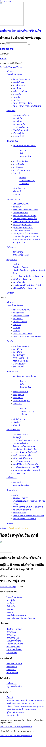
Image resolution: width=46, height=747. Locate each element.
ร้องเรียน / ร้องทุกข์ (21, 267)
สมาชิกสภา (18, 88)
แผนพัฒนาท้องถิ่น (20, 213)
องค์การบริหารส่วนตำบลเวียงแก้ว (20, 30)
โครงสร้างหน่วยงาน (14, 74)
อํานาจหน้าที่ (18, 136)
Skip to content (5, 1)
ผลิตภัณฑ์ (17, 191)
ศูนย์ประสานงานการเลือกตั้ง (24, 146)
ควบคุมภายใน (19, 242)
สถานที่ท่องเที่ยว (19, 282)
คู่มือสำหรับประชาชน (22, 279)
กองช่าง (16, 100)
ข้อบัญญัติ (17, 207)
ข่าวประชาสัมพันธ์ (20, 161)
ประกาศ (22, 150)
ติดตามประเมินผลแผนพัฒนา (24, 216)
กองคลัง (16, 97)
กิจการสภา (17, 173)
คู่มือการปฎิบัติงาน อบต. (23, 228)
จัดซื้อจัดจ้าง (11, 247)
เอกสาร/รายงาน (13, 199)
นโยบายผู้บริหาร (19, 133)
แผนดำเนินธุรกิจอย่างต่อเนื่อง (25, 219)
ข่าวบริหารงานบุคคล (21, 170)
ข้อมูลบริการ (11, 260)
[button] (23, 297)
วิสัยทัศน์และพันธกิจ (21, 130)
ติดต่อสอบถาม (7, 49)
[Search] (29, 44)
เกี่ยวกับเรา (10, 111)
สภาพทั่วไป (17, 118)
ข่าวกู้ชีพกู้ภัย (18, 164)
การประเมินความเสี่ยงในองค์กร (26, 222)
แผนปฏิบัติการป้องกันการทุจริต (25, 234)
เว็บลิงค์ (16, 264)
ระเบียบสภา (24, 184)
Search (2, 44)
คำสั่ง (21, 153)
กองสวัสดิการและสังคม (22, 103)
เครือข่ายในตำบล (20, 91)
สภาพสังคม (18, 121)
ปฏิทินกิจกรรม (19, 188)
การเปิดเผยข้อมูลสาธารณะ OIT (26, 236)
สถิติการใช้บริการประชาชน (24, 288)
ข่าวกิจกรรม (18, 167)
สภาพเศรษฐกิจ (19, 124)
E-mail (3, 58)
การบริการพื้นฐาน (20, 127)
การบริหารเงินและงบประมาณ (25, 210)
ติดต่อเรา (10, 293)
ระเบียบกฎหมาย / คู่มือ (22, 225)
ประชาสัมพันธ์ (12, 141)
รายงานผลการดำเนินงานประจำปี (26, 239)
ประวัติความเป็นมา (21, 115)
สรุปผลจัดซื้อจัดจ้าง (21, 255)
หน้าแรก (10, 71)
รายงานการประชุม (27, 181)
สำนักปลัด (17, 94)
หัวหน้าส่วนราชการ (21, 85)
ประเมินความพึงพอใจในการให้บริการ (28, 285)
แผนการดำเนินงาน (21, 204)
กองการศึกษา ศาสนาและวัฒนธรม (27, 106)
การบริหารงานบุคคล (21, 231)
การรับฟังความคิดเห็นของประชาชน (28, 276)
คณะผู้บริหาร (18, 82)
